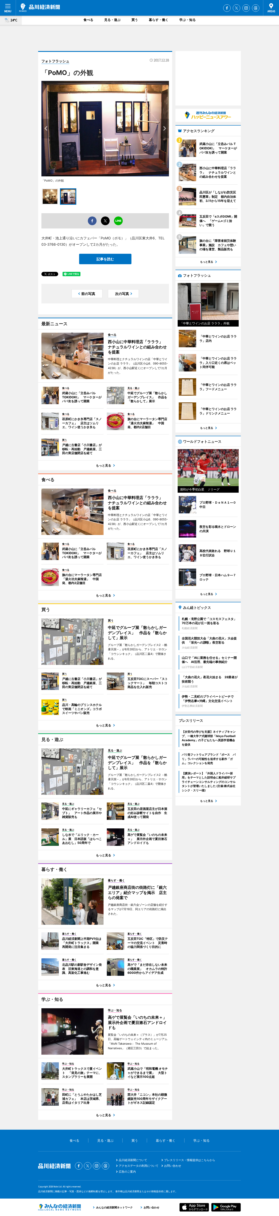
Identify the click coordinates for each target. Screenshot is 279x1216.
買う (134, 20)
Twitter (236, 8)
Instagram (246, 8)
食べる (88, 20)
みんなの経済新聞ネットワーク (59, 1207)
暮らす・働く (158, 20)
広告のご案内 (127, 1171)
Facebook (227, 8)
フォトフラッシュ (55, 61)
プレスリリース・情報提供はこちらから (189, 1160)
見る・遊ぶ (112, 20)
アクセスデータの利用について (138, 1165)
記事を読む (105, 259)
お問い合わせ (172, 1165)
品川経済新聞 (39, 7)
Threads (255, 8)
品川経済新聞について (133, 1160)
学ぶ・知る (187, 20)
